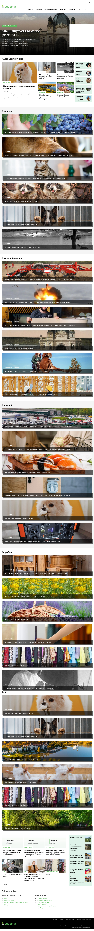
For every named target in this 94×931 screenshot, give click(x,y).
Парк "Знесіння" (42, 904)
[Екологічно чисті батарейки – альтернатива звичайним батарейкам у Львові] (88, 879)
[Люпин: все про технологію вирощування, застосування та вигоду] (47, 588)
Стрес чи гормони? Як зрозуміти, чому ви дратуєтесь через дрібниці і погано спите (34, 877)
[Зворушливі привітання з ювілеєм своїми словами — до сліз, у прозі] (12, 841)
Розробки (60, 92)
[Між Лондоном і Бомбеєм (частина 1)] (47, 340)
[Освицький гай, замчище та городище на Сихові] (65, 67)
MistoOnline (87, 919)
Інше (4, 871)
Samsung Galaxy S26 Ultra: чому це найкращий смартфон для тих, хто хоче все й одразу (37, 495)
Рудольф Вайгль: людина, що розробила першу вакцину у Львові (29, 688)
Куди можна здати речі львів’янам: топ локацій (76, 871)
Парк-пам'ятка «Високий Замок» (47, 906)
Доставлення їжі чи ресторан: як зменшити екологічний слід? (27, 472)
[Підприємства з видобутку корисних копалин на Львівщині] (88, 856)
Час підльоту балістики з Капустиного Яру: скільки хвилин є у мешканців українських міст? (39, 302)
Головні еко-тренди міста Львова (79, 73)
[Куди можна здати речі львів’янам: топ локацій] (88, 871)
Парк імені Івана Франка (44, 900)
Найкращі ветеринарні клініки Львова (19, 87)
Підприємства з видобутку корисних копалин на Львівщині (76, 855)
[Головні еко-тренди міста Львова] (88, 73)
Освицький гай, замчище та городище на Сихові (65, 77)
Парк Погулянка (42, 908)
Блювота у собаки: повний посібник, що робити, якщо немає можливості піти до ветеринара (39, 155)
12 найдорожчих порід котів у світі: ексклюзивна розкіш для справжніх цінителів (35, 178)
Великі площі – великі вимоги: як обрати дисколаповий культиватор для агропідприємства (38, 279)
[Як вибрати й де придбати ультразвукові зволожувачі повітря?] (47, 634)
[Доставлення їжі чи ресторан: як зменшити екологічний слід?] (47, 464)
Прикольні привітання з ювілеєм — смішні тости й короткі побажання (55, 852)
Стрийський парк (42, 898)
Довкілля (42, 72)
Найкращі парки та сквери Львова (18, 828)
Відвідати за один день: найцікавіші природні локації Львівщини (77, 863)
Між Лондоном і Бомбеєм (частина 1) (19, 348)
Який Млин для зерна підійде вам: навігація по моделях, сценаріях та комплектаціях (36, 573)
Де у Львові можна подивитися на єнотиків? (80, 81)
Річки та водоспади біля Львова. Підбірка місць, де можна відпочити (80, 89)
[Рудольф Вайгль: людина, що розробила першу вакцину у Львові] (47, 680)
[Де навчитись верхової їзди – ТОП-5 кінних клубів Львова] (88, 98)
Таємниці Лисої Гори (76, 837)
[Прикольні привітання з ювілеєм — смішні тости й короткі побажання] (55, 841)
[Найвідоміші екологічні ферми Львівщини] (47, 774)
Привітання (6, 847)
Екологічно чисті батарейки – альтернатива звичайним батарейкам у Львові (77, 880)
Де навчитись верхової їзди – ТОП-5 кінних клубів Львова (80, 98)
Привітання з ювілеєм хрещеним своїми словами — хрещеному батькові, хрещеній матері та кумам (34, 853)
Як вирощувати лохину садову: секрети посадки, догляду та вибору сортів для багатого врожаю (40, 132)
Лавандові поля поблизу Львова (63, 96)
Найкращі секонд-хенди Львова (16, 665)
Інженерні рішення (9, 25)
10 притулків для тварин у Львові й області (45, 77)
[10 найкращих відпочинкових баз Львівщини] (47, 87)
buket (48, 874)
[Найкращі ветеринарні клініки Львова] (19, 72)
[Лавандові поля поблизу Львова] (65, 87)
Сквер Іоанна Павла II (43, 902)
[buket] (55, 866)
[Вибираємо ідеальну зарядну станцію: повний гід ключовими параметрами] (47, 533)
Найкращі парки (40, 895)
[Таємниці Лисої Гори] (88, 839)
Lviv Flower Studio (8, 900)
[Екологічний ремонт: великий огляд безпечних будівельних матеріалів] (47, 386)
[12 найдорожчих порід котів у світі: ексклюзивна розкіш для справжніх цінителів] (47, 170)
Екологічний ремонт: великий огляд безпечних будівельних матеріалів (31, 394)
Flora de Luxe (7, 906)
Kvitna (5, 898)
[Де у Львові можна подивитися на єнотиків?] (88, 80)
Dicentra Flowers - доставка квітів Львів (15, 902)
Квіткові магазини (52, 871)
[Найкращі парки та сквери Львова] (47, 820)
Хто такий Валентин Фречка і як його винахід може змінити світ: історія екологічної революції (40, 325)
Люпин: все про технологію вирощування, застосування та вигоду (29, 596)
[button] (89, 3)
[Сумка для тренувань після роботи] (12, 866)
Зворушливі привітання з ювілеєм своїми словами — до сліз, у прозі (12, 852)
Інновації (6, 82)
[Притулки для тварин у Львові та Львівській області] (88, 65)
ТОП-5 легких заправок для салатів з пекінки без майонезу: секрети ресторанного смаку (37, 449)
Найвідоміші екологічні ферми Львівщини (21, 782)
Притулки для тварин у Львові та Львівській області (80, 65)
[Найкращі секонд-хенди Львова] (47, 657)
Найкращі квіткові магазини (11, 895)
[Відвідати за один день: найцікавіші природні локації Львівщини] (88, 863)
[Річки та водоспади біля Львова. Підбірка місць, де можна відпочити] (88, 88)
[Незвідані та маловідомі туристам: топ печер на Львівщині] (88, 847)
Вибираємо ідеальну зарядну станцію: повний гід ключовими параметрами (32, 541)
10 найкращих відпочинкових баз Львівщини (46, 97)
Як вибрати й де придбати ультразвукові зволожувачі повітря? (28, 642)
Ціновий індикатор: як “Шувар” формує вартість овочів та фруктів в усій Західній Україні (38, 426)
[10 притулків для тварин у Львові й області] (47, 67)
